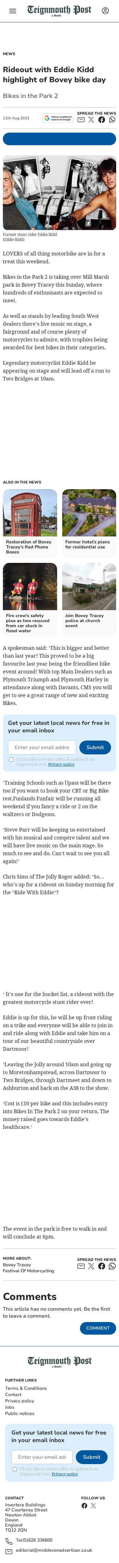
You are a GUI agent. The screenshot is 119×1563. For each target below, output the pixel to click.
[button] (12, 11)
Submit (95, 747)
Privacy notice (61, 764)
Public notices (19, 1414)
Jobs (9, 1407)
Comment (98, 1328)
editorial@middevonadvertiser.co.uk (54, 1550)
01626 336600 (37, 1540)
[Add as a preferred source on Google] (58, 118)
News (9, 53)
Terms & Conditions (26, 1388)
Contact (13, 1395)
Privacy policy (19, 1401)
